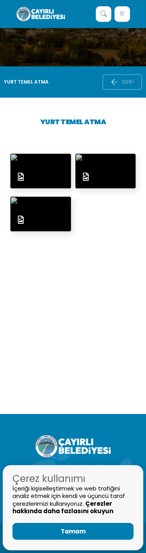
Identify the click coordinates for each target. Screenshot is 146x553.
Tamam (73, 531)
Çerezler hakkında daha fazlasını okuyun (62, 507)
